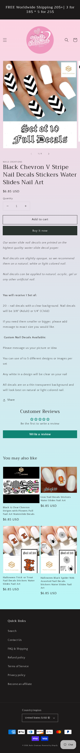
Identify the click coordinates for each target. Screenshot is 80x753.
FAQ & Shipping (18, 648)
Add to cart (40, 219)
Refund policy (16, 657)
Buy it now (40, 230)
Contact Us (15, 640)
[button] (5, 40)
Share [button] (11, 399)
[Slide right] (48, 153)
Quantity (8, 198)
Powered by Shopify (50, 745)
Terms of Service (18, 666)
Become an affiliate (20, 684)
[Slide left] (31, 153)
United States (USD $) (37, 717)
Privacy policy (16, 675)
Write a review (40, 434)
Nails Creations (35, 745)
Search (12, 631)
